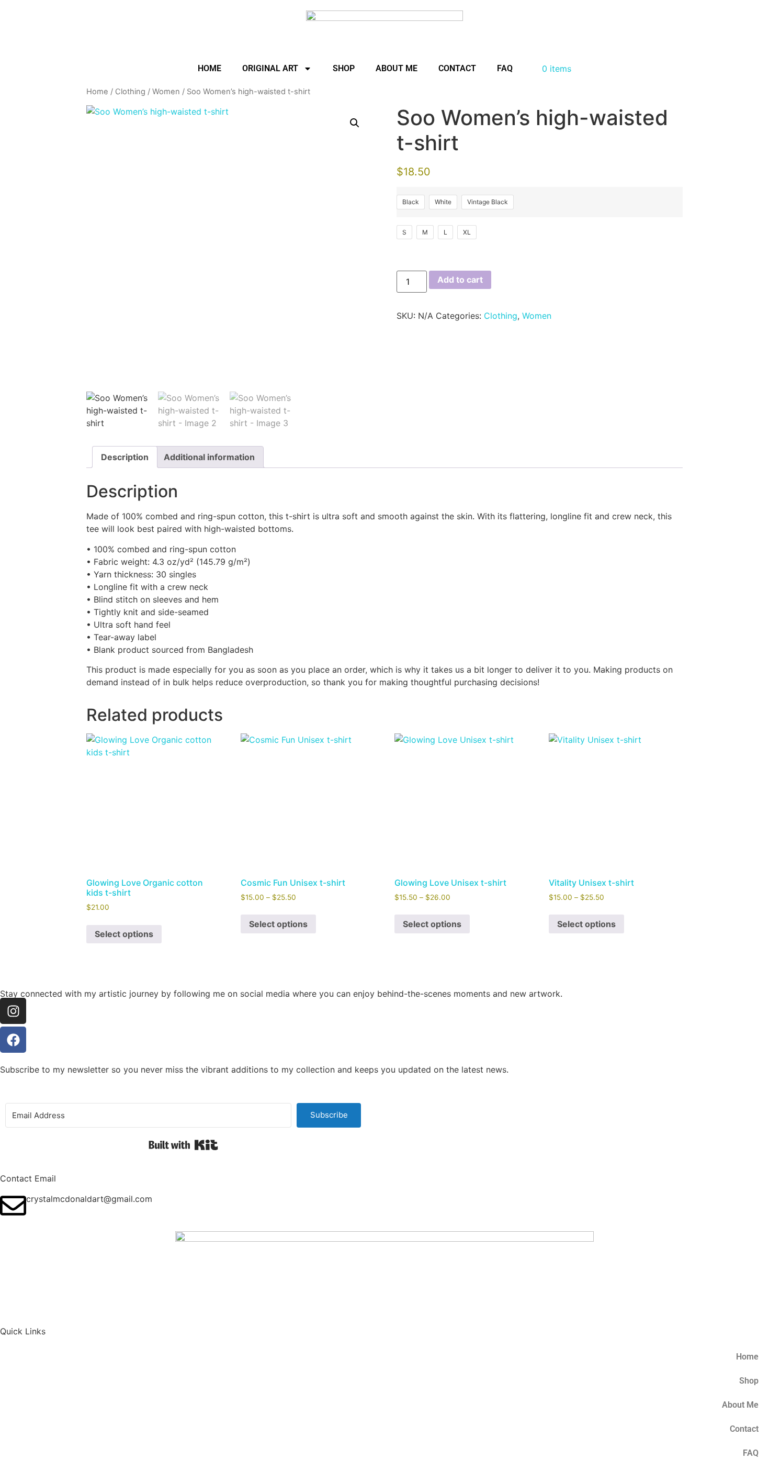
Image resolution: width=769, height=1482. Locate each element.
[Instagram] (13, 1011)
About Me (396, 68)
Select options (124, 934)
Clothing (130, 91)
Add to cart (460, 279)
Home (209, 68)
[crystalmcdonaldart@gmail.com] (13, 1206)
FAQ (505, 68)
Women (166, 91)
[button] (354, 123)
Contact (457, 68)
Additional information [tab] (209, 457)
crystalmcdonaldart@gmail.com (89, 1199)
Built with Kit (183, 1144)
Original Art (270, 68)
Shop (344, 68)
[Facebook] (13, 1040)
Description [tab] (125, 457)
